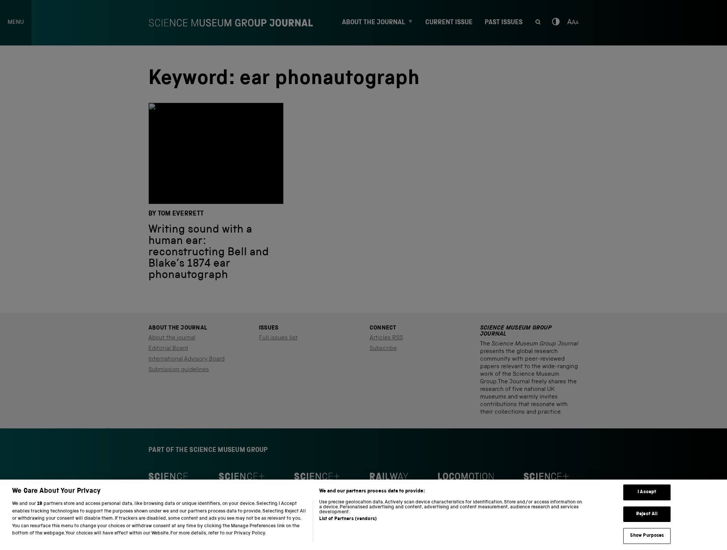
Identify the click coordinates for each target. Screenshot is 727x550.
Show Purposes (647, 535)
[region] (363, 515)
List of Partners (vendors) (348, 519)
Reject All (647, 514)
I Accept (647, 492)
